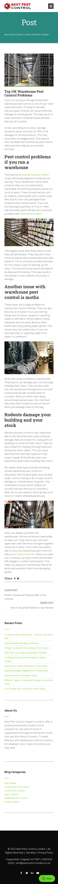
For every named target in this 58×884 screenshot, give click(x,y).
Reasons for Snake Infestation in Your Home (25, 665)
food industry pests (31, 213)
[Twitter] (18, 578)
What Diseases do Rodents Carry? (20, 675)
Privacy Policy (45, 852)
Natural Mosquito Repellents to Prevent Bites (26, 670)
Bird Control (10, 783)
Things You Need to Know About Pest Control (26, 647)
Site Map (31, 852)
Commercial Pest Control (16, 786)
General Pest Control (14, 790)
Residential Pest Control (16, 798)
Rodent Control (11, 801)
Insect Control (11, 794)
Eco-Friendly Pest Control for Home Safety (25, 688)
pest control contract (23, 554)
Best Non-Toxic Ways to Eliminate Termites (25, 652)
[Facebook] (14, 578)
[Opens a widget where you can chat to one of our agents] (47, 879)
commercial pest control (35, 174)
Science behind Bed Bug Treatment (21, 643)
